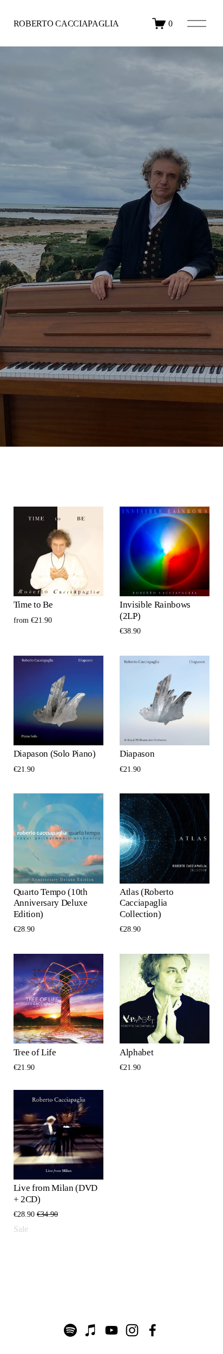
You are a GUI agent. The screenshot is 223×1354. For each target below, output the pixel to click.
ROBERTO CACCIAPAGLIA (66, 23)
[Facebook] (152, 1330)
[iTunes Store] (90, 1330)
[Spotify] (70, 1330)
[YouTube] (111, 1330)
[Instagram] (132, 1330)
